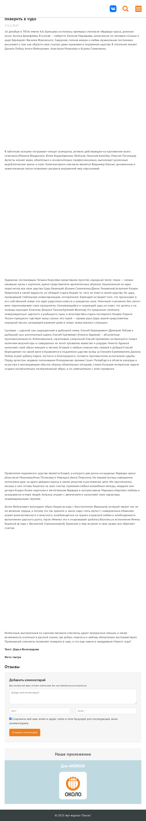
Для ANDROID (73, 765)
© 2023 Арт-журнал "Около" (73, 815)
